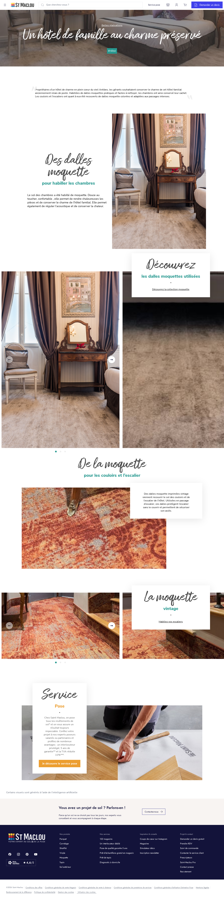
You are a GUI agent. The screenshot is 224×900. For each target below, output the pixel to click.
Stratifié (63, 848)
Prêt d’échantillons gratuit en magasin (117, 852)
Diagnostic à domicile (110, 862)
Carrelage (64, 843)
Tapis (62, 862)
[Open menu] (4, 4)
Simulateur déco (147, 848)
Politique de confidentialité (44, 892)
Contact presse (187, 866)
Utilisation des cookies (86, 892)
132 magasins (106, 838)
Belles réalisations (33, 13)
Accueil (8, 13)
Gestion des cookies (66, 892)
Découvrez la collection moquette (170, 289)
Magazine (18, 13)
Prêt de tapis (105, 857)
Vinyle (62, 852)
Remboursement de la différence (19, 892)
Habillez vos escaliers (171, 621)
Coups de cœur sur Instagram (153, 838)
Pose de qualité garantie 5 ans (113, 848)
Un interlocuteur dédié (110, 843)
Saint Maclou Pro (188, 862)
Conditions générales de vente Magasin (60, 887)
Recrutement (185, 871)
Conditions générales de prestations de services (132, 887)
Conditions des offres (34, 887)
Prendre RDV (186, 843)
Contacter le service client (192, 852)
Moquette (64, 857)
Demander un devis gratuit (192, 838)
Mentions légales (202, 887)
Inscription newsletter (149, 852)
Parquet (63, 838)
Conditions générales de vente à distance (95, 887)
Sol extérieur (65, 866)
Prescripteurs (186, 857)
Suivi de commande (189, 848)
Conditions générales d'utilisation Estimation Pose (173, 887)
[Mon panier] (185, 4)
